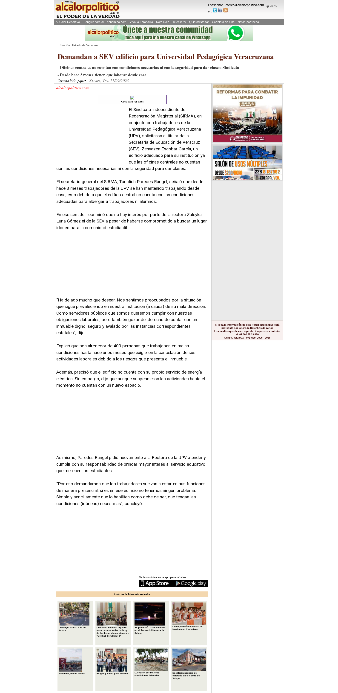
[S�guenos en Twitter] (215, 10)
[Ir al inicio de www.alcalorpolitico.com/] (87, 17)
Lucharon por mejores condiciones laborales (147, 674)
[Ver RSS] (225, 10)
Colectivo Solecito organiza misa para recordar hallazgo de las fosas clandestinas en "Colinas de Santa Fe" (113, 631)
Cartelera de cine (223, 22)
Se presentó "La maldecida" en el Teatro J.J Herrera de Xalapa (150, 630)
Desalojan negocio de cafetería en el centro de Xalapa (186, 676)
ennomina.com (116, 22)
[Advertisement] (90, 135)
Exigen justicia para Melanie (113, 673)
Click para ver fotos (132, 101)
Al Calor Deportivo (68, 22)
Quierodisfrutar (199, 22)
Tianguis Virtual (93, 22)
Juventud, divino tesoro (72, 673)
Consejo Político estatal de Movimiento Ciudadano (187, 628)
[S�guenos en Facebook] (220, 10)
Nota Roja (162, 22)
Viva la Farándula (141, 22)
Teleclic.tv (179, 22)
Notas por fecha (248, 22)
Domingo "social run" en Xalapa (72, 629)
